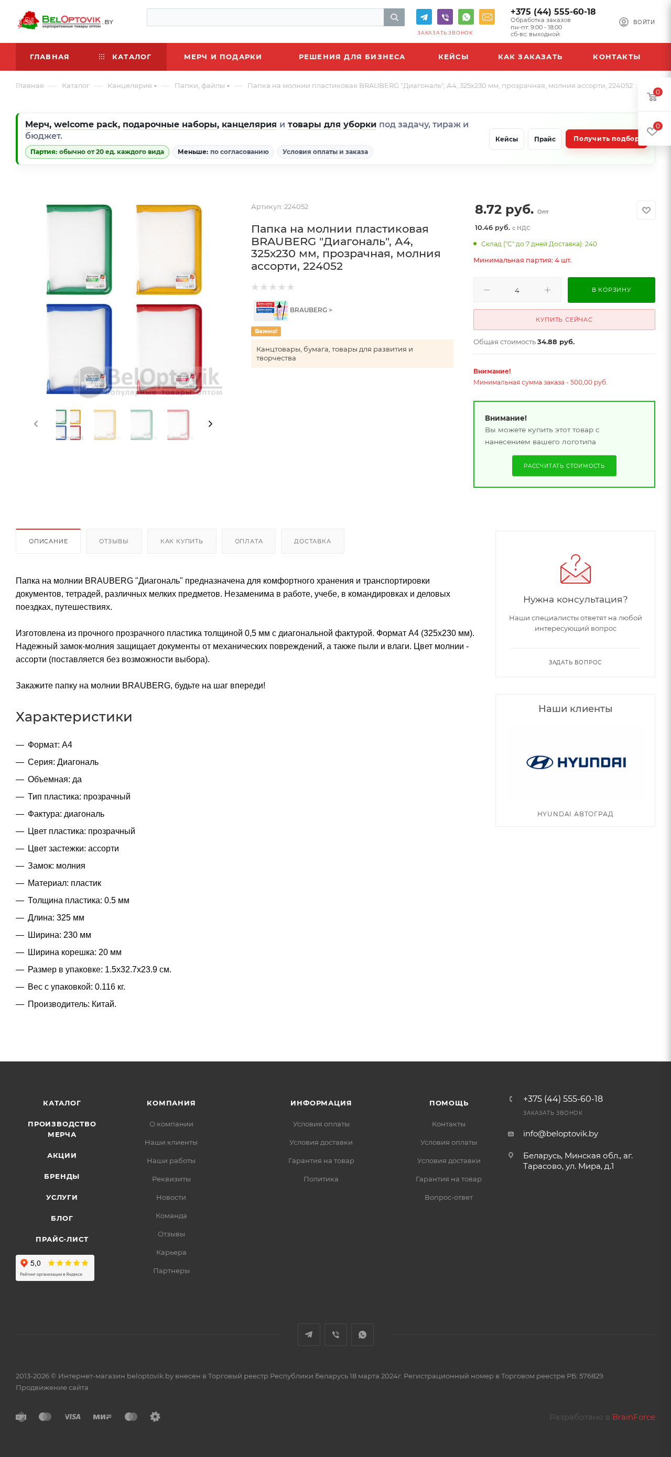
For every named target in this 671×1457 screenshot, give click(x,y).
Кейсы (506, 139)
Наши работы (171, 1160)
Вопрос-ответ (449, 1197)
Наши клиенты (171, 1142)
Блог (62, 1218)
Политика (321, 1179)
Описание (48, 541)
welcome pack (86, 124)
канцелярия (249, 124)
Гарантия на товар (321, 1160)
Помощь (449, 1103)
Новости (171, 1197)
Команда (171, 1215)
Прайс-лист (62, 1239)
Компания (171, 1103)
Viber (445, 17)
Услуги (62, 1197)
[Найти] (394, 17)
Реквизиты (171, 1179)
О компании (171, 1124)
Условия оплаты (321, 1124)
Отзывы (114, 541)
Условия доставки (321, 1142)
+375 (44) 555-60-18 (553, 12)
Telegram (424, 17)
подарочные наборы (170, 124)
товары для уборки (332, 124)
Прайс (545, 139)
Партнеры (171, 1270)
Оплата (249, 541)
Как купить (181, 541)
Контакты (449, 1124)
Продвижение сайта (52, 1387)
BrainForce (633, 1417)
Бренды (62, 1176)
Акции (62, 1155)
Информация (321, 1103)
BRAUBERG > (310, 310)
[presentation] (35, 424)
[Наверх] (620, 1021)
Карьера (171, 1252)
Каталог (62, 1103)
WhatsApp (466, 17)
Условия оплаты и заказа (325, 152)
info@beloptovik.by (487, 17)
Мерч (37, 124)
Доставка (312, 541)
